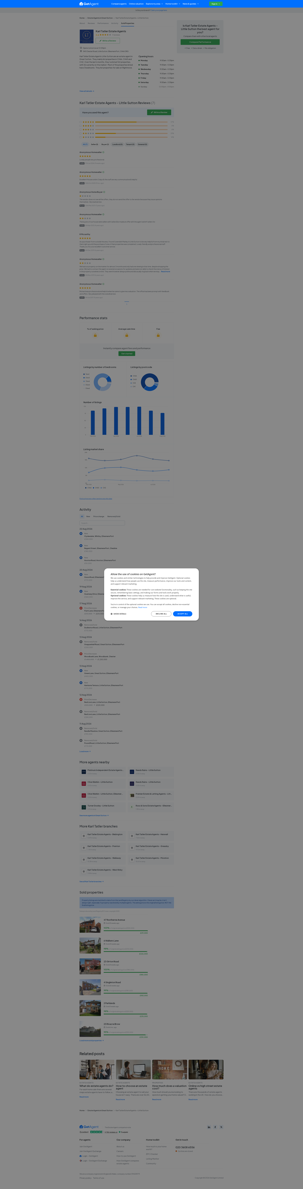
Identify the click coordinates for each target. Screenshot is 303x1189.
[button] (118, 613)
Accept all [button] (183, 614)
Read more (142, 607)
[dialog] (151, 594)
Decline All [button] (161, 614)
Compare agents (119, 3)
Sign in (214, 4)
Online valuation (136, 3)
